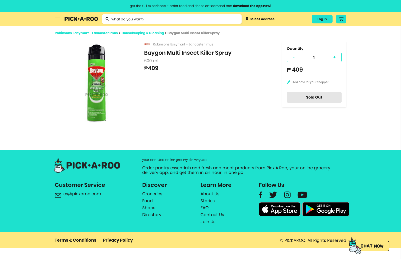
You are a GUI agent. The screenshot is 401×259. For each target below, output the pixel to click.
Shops (148, 207)
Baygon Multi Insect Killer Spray (194, 33)
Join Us (207, 221)
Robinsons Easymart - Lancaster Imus (86, 33)
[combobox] (172, 19)
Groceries (152, 194)
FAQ (204, 207)
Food (147, 200)
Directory (151, 214)
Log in (322, 19)
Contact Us (212, 214)
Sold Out (314, 97)
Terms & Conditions (75, 240)
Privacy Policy (118, 240)
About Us (209, 194)
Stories (207, 200)
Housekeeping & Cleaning (143, 33)
